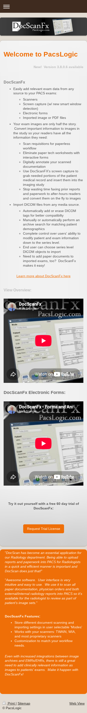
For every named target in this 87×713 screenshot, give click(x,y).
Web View (77, 703)
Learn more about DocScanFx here (43, 276)
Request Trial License (43, 529)
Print (11, 703)
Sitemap (24, 703)
